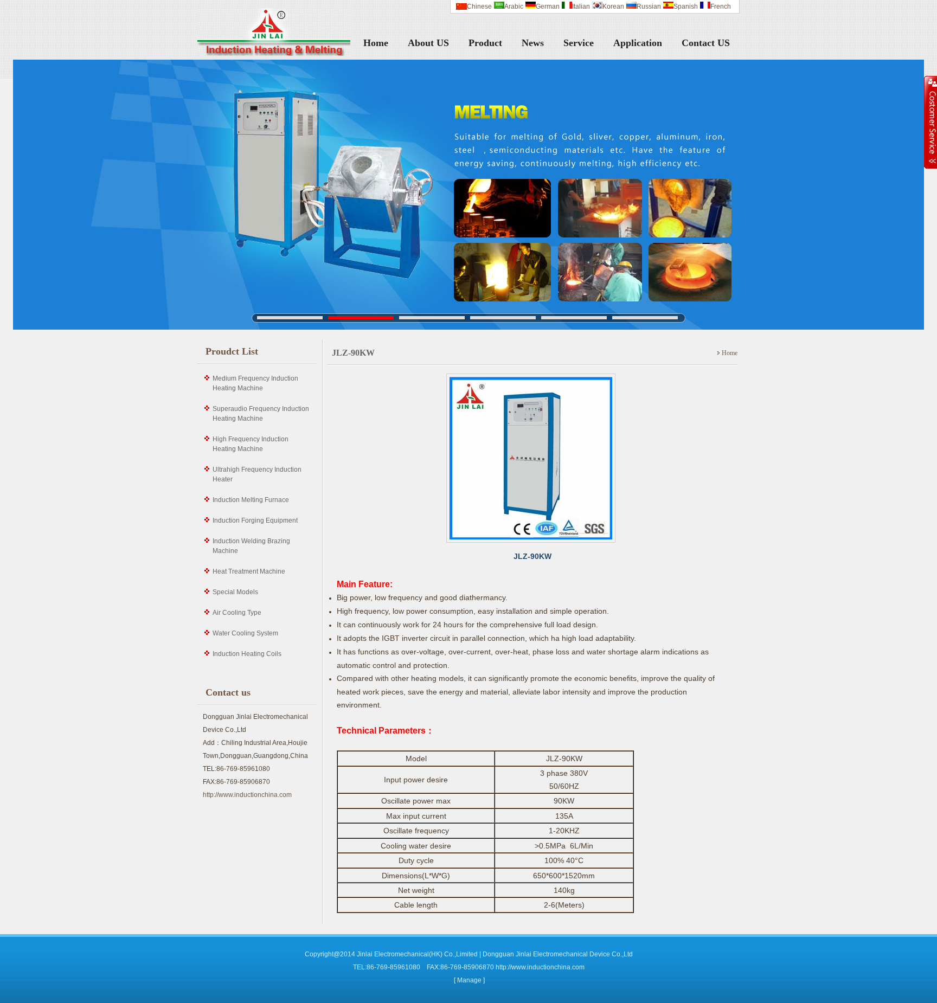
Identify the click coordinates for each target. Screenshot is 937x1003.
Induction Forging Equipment (255, 520)
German (548, 6)
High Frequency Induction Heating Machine (250, 444)
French (720, 6)
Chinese (479, 6)
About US (428, 42)
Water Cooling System (245, 633)
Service (578, 42)
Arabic (513, 6)
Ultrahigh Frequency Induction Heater (257, 474)
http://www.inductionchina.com (247, 795)
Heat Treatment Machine (249, 571)
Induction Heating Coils (247, 654)
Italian (581, 6)
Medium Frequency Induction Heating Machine (255, 383)
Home (375, 42)
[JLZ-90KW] (533, 544)
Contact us (228, 692)
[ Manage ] (469, 980)
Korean (613, 6)
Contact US (706, 42)
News (533, 42)
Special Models (235, 592)
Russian (649, 6)
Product (485, 42)
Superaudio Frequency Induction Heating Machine (261, 413)
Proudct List (232, 351)
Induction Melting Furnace (251, 500)
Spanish (685, 6)
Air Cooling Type (237, 612)
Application (637, 42)
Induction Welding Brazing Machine (251, 546)
